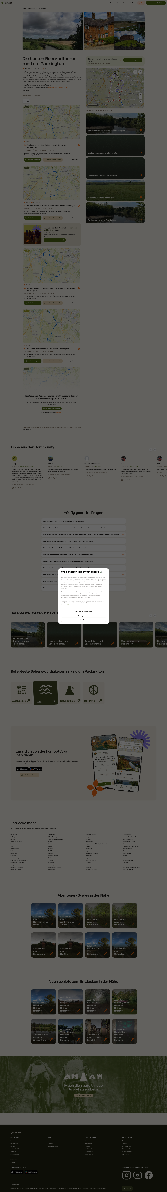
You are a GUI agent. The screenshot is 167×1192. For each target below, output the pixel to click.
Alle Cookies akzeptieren (83, 611)
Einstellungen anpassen (83, 616)
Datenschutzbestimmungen (69, 604)
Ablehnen (83, 620)
